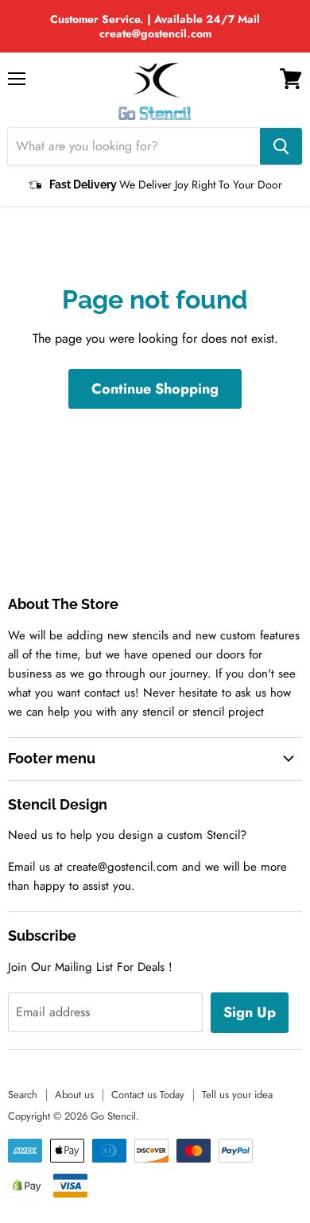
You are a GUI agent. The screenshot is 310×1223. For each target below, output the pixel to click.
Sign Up (249, 1012)
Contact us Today (147, 1094)
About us (74, 1094)
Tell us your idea (237, 1094)
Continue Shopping (155, 389)
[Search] (281, 146)
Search (22, 1094)
